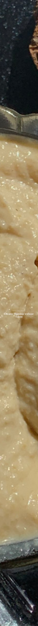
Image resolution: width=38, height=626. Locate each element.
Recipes (18, 310)
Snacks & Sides (22, 310)
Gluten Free (15, 310)
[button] (35, 1)
